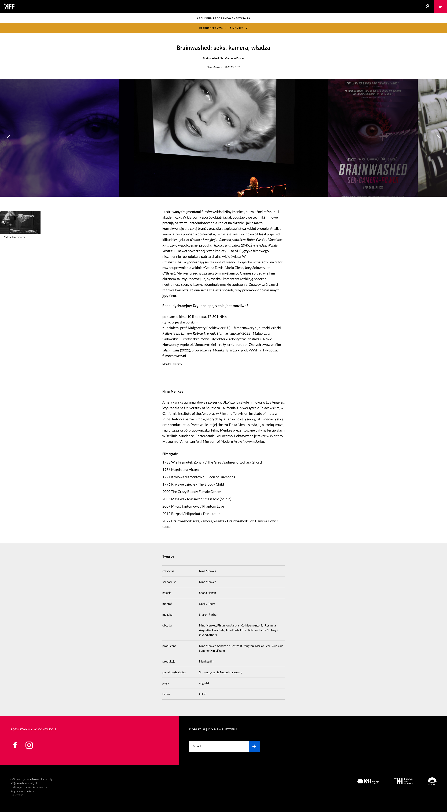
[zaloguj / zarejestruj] (427, 6)
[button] (438, 138)
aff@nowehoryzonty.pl (23, 783)
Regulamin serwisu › (22, 791)
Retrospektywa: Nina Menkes (221, 28)
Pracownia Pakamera (35, 787)
